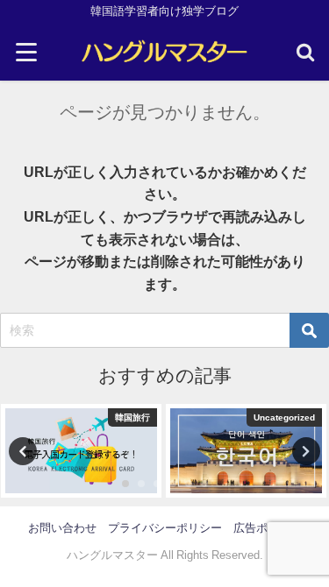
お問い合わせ (62, 528)
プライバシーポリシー (165, 528)
